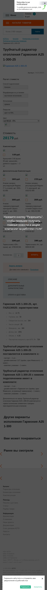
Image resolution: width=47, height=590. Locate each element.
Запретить (38, 587)
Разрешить (25, 587)
